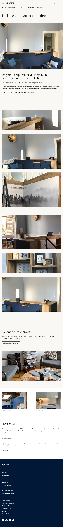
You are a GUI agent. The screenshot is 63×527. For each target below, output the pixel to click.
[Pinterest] (10, 520)
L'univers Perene (6, 485)
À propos (4, 472)
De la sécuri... (40, 7)
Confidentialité (6, 506)
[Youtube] (13, 520)
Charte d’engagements (8, 503)
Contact (4, 511)
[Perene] (9, 3)
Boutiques (5, 482)
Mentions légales (6, 508)
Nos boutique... (12, 7)
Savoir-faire (5, 475)
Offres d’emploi (6, 500)
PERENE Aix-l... (22, 7)
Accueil (4, 7)
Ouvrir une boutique (7, 490)
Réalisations (5, 479)
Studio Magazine (6, 513)
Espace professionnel (8, 493)
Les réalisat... (31, 7)
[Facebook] (3, 520)
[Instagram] (6, 520)
